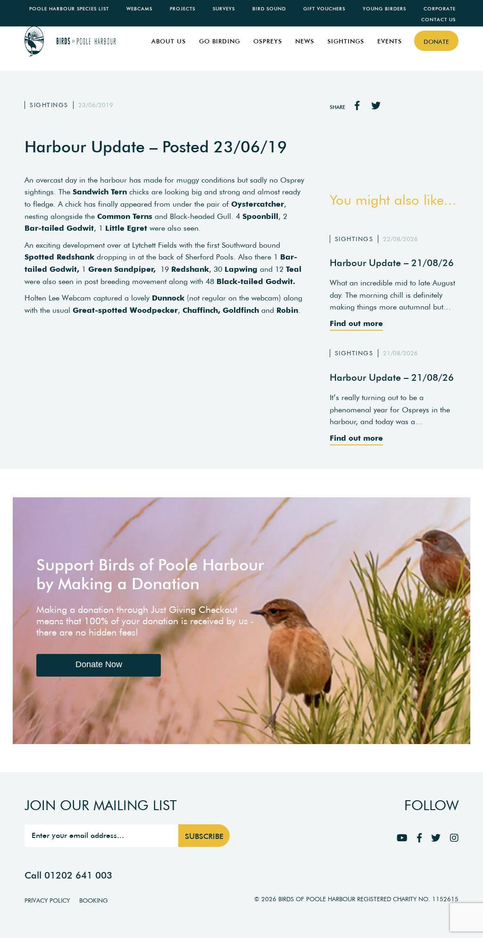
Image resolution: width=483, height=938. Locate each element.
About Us (168, 41)
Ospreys (267, 41)
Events (389, 41)
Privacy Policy (47, 900)
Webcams (139, 9)
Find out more (356, 323)
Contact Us (438, 20)
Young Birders (384, 9)
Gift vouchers (324, 9)
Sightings (345, 41)
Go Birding (219, 41)
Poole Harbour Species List (69, 9)
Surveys (224, 9)
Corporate (440, 9)
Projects (182, 9)
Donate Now (98, 664)
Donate (436, 42)
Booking (93, 900)
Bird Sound (269, 9)
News (304, 41)
